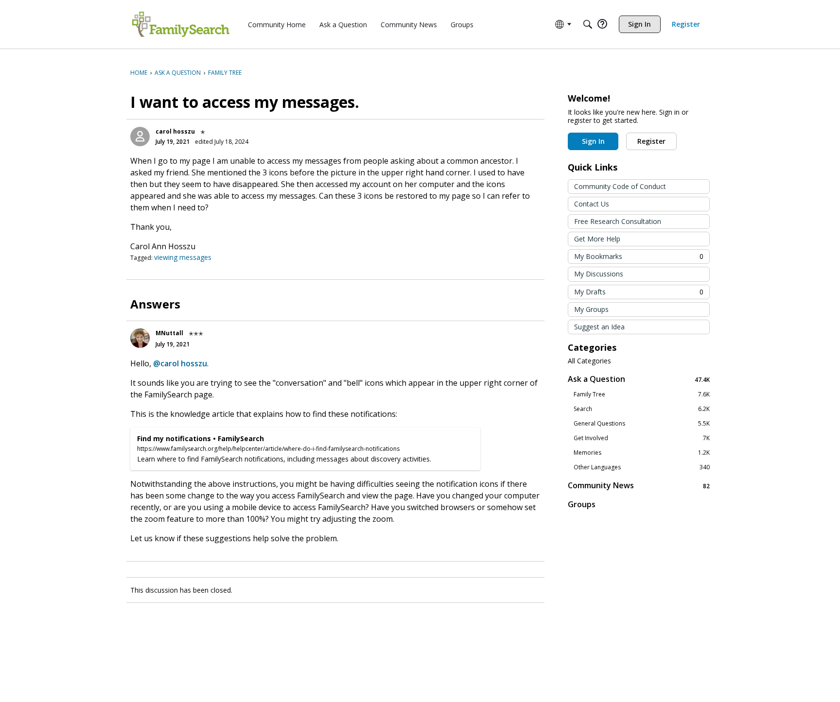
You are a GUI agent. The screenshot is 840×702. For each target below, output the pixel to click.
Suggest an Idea (599, 326)
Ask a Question (639, 379)
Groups (581, 504)
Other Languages (642, 467)
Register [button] (651, 141)
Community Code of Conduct (620, 186)
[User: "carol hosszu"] (140, 136)
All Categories (589, 361)
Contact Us (591, 203)
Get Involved (642, 438)
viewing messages (182, 257)
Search (642, 409)
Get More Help (597, 238)
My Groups (591, 309)
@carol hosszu (180, 363)
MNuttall (169, 333)
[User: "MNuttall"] (140, 338)
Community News (639, 485)
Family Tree (642, 394)
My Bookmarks (638, 256)
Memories (642, 452)
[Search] (587, 24)
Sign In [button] (593, 141)
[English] (180, 24)
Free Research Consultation (617, 221)
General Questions (642, 423)
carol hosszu (175, 131)
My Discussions (598, 273)
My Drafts (638, 291)
